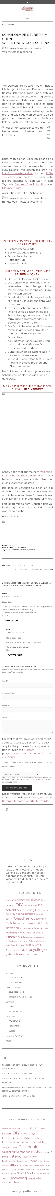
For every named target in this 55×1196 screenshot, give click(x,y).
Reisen (24, 937)
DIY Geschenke (20, 548)
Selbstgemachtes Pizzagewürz (21, 566)
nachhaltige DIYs (14, 1036)
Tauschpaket (12, 950)
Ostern (40, 933)
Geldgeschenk (9, 1147)
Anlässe (10, 973)
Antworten (11, 620)
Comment (6, 718)
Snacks (31, 550)
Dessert (10, 905)
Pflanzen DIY (15, 1011)
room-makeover (36, 937)
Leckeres (10, 1017)
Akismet (29, 749)
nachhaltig (32, 933)
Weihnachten (27, 954)
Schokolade (23, 550)
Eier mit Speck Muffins (30, 184)
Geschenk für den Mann (21, 997)
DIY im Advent (12, 1138)
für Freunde (13, 913)
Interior (12, 928)
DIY (8, 550)
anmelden (40, 780)
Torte (23, 950)
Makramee (41, 928)
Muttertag (11, 932)
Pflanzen (13, 937)
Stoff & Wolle (33, 945)
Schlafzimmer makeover (17, 941)
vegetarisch (35, 1178)
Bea (11, 545)
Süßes (12, 1031)
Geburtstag (28, 913)
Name (5, 681)
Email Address (9, 693)
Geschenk (15, 550)
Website (5, 705)
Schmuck (34, 941)
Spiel (21, 945)
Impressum (14, 1120)
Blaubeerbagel (11, 188)
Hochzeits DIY (31, 923)
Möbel (21, 932)
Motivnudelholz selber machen (18, 1096)
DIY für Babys (30, 905)
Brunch (35, 899)
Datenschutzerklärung (33, 1120)
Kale (14, 1191)
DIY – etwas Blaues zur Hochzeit (18, 1074)
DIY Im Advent (15, 977)
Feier (20, 910)
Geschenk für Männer (16, 1151)
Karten (23, 928)
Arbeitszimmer (21, 899)
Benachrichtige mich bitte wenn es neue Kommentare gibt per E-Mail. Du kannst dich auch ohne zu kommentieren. (26, 780)
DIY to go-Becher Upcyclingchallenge (30, 569)
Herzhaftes (14, 1026)
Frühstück (41, 910)
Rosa (4, 593)
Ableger (9, 900)
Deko (43, 900)
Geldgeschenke (16, 992)
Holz (45, 923)
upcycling (35, 949)
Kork (30, 928)
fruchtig (28, 910)
